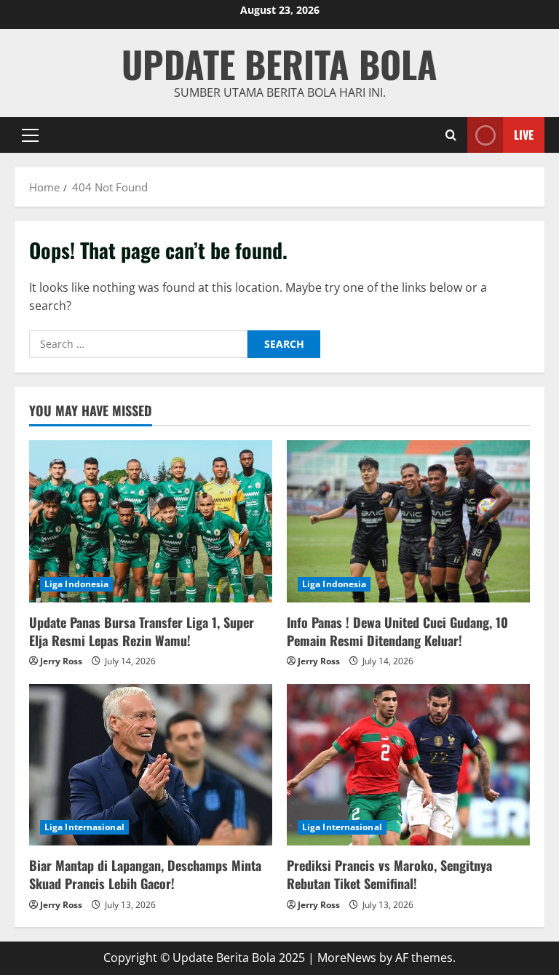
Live (524, 134)
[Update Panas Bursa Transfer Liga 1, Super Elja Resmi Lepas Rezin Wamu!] (150, 521)
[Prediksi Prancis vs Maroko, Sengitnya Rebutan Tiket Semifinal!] (408, 765)
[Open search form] (450, 135)
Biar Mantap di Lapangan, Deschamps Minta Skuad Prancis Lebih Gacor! (145, 874)
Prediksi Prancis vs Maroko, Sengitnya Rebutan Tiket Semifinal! (389, 874)
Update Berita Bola (279, 63)
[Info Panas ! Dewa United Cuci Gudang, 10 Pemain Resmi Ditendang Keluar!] (408, 521)
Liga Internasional (84, 827)
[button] (30, 134)
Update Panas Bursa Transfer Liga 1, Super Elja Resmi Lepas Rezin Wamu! (141, 631)
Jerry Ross (61, 661)
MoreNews (346, 958)
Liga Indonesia (76, 584)
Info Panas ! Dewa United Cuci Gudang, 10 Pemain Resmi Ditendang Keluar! (397, 631)
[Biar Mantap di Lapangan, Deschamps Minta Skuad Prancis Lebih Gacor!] (150, 765)
